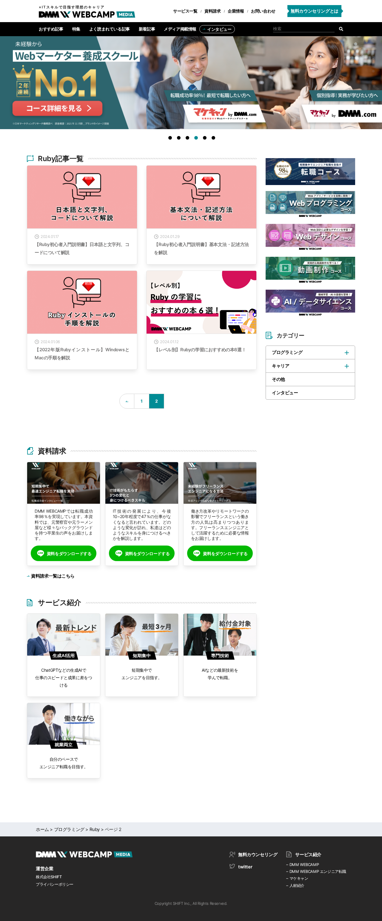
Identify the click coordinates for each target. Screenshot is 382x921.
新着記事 (147, 28)
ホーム (42, 829)
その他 (278, 379)
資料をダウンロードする (69, 553)
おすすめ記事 (51, 28)
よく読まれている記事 (109, 28)
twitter (245, 867)
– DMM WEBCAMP (302, 864)
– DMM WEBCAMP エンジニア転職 (316, 871)
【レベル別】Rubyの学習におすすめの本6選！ (200, 349)
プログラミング (287, 352)
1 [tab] (171, 139)
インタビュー (219, 29)
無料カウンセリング (257, 854)
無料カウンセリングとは (314, 11)
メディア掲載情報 (180, 28)
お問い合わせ (263, 10)
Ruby (95, 829)
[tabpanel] (191, 85)
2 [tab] (180, 139)
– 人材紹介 (295, 885)
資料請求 (212, 10)
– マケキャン (297, 878)
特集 (76, 28)
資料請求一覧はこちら (53, 576)
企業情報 (236, 10)
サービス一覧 (185, 10)
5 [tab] (206, 139)
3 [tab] (189, 139)
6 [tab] (215, 139)
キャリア (280, 366)
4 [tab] (197, 139)
